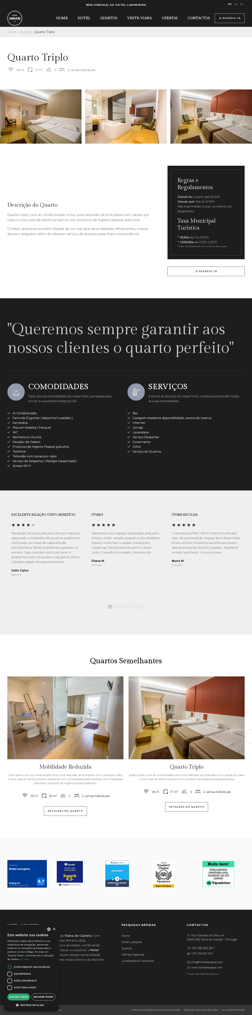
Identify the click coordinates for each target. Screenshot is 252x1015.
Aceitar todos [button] (18, 996)
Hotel (84, 18)
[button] (110, 607)
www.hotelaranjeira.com (206, 967)
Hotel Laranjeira (132, 942)
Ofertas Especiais (133, 954)
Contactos (199, 18)
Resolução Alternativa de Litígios (201, 1009)
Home (62, 18)
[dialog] (31, 968)
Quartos (108, 18)
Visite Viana (139, 18)
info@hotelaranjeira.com (207, 962)
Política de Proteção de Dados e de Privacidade (156, 1009)
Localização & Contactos (138, 961)
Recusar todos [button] (43, 996)
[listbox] (49, 929)
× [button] (54, 929)
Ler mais (24, 959)
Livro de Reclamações (233, 1009)
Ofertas (170, 18)
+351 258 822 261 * (203, 948)
